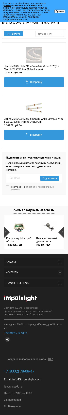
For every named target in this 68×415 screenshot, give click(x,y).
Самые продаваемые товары (34, 210)
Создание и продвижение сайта (26, 359)
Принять (60, 11)
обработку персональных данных (24, 4)
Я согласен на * (32, 188)
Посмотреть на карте (15, 332)
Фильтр (16, 34)
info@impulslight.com (26, 379)
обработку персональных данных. (32, 188)
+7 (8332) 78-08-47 (19, 371)
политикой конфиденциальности (21, 18)
